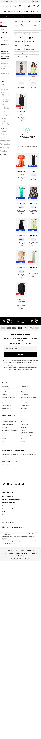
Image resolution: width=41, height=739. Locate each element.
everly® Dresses (6, 408)
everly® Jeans (25, 405)
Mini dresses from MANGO (28, 454)
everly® (4, 419)
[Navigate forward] (33, 11)
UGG (3, 435)
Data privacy (30, 550)
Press (16, 550)
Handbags (5, 391)
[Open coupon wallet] (20, 6)
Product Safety (20, 556)
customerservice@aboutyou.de (13, 367)
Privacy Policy (6, 364)
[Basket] (38, 6)
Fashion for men (7, 411)
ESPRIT (23, 430)
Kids (15, 6)
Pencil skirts (24, 402)
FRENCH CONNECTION (27, 433)
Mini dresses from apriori (9, 457)
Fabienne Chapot (26, 435)
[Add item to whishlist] (24, 64)
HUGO (22, 421)
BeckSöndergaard (7, 424)
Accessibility (33, 553)
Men (10, 6)
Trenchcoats (24, 394)
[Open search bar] (36, 12)
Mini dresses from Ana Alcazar (11, 454)
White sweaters (25, 389)
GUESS (4, 438)
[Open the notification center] (29, 6)
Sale (25, 34)
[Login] (24, 6)
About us (9, 550)
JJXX (3, 444)
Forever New (6, 465)
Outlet (6, 1)
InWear (23, 441)
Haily (3, 441)
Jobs (22, 550)
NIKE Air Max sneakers (8, 397)
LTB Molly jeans (25, 400)
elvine (4, 433)
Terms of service (8, 553)
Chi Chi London (25, 424)
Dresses (31, 22)
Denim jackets (6, 402)
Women (5, 6)
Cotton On (5, 427)
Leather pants (6, 405)
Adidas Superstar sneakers (28, 397)
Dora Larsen (24, 427)
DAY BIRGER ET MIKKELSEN (10, 430)
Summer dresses (25, 411)
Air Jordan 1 (5, 386)
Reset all (30, 57)
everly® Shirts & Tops (8, 400)
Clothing (24, 22)
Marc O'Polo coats (7, 389)
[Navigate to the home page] (13, 477)
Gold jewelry (24, 408)
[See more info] (21, 90)
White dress (24, 391)
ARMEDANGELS (25, 419)
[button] (24, 25)
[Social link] (4, 484)
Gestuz (23, 438)
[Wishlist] (34, 6)
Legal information (21, 553)
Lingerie (4, 394)
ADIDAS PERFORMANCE (9, 421)
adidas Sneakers (25, 386)
